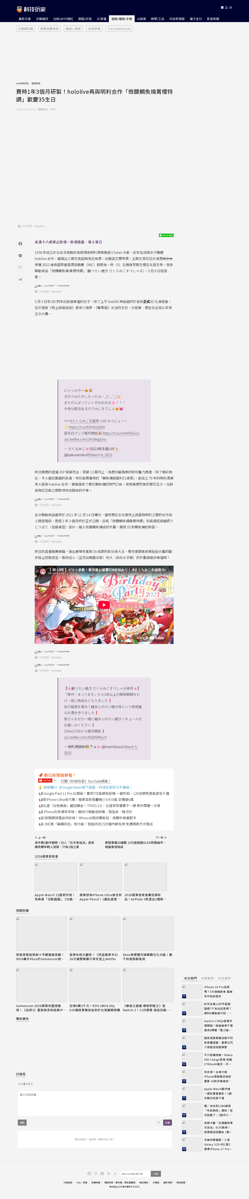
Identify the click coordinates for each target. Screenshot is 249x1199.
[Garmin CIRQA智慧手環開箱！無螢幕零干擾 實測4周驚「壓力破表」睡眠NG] (192, 1025)
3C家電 (101, 18)
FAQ (79, 1182)
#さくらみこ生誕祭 (84, 420)
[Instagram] (95, 1173)
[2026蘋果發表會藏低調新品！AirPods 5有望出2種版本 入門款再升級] (145, 877)
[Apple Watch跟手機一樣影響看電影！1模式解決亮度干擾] (192, 1093)
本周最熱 (207, 978)
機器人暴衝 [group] (73, 28)
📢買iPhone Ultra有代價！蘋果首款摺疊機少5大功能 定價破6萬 (86, 799)
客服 (85, 1182)
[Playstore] (108, 1173)
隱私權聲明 (129, 1182)
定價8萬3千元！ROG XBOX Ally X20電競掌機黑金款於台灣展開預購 (94, 1008)
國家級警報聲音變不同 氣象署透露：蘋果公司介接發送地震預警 (218, 1042)
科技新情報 (177, 18)
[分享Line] (20, 255)
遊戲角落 (36, 83)
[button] (226, 8)
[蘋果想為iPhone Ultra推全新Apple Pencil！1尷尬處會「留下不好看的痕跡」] (101, 877)
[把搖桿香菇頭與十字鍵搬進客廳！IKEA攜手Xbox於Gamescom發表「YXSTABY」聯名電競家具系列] (41, 934)
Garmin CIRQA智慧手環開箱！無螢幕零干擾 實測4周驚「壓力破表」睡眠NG (218, 1025)
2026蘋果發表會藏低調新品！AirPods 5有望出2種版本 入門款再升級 (145, 897)
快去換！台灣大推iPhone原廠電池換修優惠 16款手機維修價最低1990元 (217, 1076)
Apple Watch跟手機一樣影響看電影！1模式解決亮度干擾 (218, 1093)
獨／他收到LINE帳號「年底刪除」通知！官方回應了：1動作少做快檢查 (218, 1110)
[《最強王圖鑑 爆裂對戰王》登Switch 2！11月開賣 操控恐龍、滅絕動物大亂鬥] (148, 985)
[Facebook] (88, 1173)
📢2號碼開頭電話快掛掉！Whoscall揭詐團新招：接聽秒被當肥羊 (87, 817)
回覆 (167, 1122)
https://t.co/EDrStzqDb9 (87, 426)
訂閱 (156, 1173)
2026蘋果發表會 (46, 856)
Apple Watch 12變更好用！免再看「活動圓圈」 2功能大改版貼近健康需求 (55, 897)
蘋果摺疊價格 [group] (49, 28)
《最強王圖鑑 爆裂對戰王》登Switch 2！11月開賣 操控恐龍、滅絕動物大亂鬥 (148, 1008)
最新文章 (25, 18)
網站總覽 (181, 1182)
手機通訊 (42, 18)
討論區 (21, 1074)
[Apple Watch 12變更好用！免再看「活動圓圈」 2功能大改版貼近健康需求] (56, 877)
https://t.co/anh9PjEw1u (121, 433)
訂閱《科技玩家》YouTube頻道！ (86, 781)
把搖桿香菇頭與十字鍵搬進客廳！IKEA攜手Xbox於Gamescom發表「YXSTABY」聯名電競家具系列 (40, 956)
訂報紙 (156, 1182)
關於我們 (167, 1182)
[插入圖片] (159, 1123)
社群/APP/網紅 (63, 18)
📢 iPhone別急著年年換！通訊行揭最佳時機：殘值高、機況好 (85, 811)
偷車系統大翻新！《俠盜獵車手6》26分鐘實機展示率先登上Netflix (94, 956)
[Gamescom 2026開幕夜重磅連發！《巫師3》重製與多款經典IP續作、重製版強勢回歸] (41, 985)
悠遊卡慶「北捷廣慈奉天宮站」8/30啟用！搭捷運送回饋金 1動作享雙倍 (218, 1127)
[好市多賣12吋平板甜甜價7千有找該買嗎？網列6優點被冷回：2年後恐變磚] (192, 1008)
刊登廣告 (68, 1182)
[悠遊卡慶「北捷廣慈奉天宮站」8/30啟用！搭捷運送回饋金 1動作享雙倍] (192, 1127)
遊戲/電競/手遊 (121, 18)
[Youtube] (222, 8)
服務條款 (109, 1182)
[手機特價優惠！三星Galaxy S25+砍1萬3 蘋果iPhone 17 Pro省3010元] (192, 1144)
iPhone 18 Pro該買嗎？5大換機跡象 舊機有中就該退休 (218, 991)
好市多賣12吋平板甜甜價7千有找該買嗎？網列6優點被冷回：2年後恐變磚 (218, 1008)
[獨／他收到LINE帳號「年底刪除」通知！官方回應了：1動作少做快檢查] (192, 1110)
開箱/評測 (85, 18)
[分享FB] (20, 244)
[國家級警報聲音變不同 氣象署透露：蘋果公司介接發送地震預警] (192, 1042)
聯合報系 (144, 1182)
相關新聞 (22, 910)
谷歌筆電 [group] (94, 28)
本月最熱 (224, 978)
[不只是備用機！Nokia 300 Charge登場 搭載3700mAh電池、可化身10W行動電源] (192, 1059)
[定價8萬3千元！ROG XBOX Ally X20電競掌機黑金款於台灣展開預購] (94, 985)
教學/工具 (157, 18)
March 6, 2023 (101, 454)
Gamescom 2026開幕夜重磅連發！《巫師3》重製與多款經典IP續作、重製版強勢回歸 (41, 1008)
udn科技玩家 (22, 83)
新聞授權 (95, 1182)
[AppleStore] (114, 1173)
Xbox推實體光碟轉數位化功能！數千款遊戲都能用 (147, 956)
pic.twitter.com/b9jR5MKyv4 (86, 737)
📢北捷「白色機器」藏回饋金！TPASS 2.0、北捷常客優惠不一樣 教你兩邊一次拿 (99, 805)
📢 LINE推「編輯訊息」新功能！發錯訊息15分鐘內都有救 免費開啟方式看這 (96, 823)
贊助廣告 (22, 1018)
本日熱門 (190, 978)
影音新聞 (213, 18)
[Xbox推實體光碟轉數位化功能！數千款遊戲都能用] (148, 934)
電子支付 (196, 18)
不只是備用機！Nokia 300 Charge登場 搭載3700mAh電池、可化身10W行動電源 (218, 1059)
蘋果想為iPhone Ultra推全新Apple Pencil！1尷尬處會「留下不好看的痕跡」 (101, 897)
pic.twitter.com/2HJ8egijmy (85, 439)
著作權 (119, 1182)
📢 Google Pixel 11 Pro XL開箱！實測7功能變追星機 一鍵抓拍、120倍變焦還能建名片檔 (104, 793)
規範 (22, 1122)
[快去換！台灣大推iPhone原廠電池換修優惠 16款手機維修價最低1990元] (192, 1076)
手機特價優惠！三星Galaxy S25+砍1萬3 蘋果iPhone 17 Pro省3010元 (218, 1144)
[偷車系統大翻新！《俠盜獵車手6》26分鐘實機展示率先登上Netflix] (94, 934)
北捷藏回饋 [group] (25, 28)
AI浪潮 (141, 18)
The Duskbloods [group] (119, 28)
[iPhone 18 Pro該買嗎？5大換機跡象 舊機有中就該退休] (192, 991)
